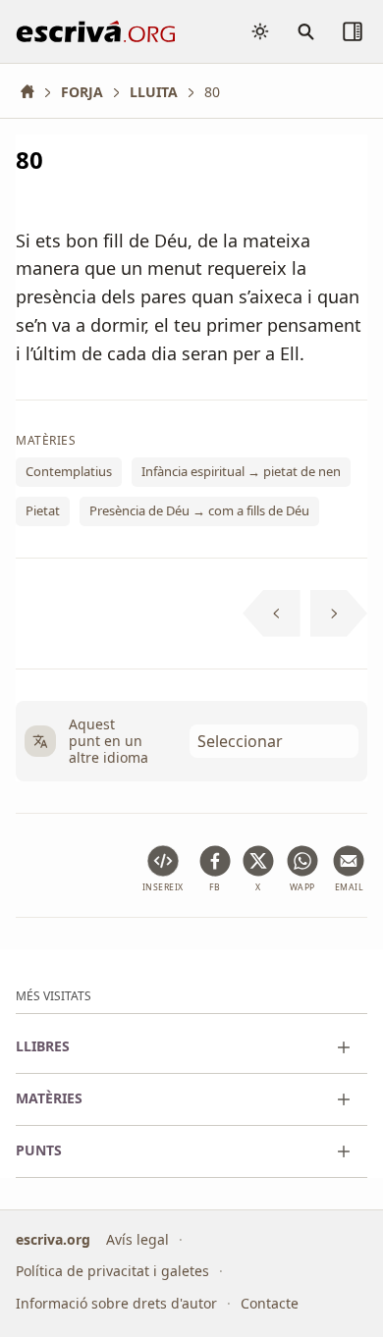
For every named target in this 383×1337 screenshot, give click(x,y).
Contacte (270, 1303)
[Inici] (34, 91)
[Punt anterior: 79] (272, 613)
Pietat (43, 510)
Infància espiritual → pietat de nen (241, 472)
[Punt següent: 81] (339, 613)
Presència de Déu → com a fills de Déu (199, 510)
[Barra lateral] (352, 31)
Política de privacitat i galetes (112, 1270)
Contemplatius (69, 472)
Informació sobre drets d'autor (116, 1303)
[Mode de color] (260, 31)
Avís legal (137, 1239)
